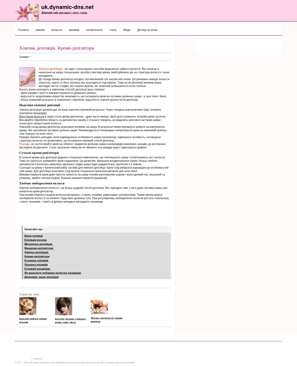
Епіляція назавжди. (37, 268)
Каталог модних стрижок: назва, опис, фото (70, 320)
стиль (113, 29)
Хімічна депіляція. (36, 252)
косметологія (94, 29)
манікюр (74, 29)
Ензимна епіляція (36, 260)
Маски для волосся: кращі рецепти (106, 319)
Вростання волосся (31, 116)
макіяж (40, 29)
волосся (56, 29)
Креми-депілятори (37, 256)
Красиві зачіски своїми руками (33, 320)
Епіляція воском (35, 240)
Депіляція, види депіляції (41, 277)
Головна (23, 29)
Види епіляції (33, 235)
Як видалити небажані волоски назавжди (52, 272)
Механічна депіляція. (38, 244)
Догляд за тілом (147, 29)
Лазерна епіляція (36, 264)
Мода (126, 29)
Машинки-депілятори (38, 248)
